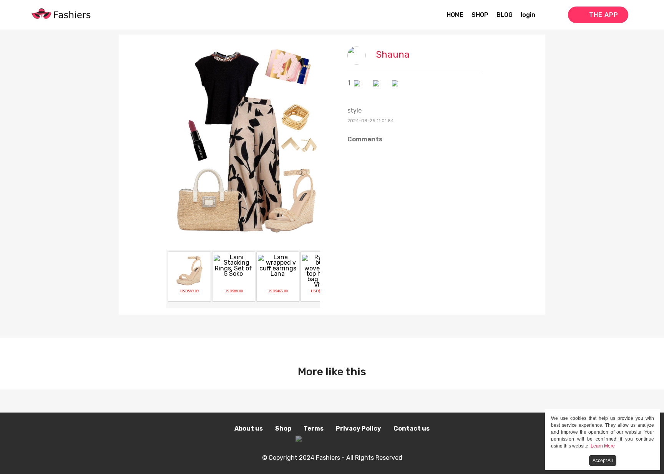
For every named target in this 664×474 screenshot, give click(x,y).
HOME (455, 14)
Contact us (411, 428)
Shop (283, 428)
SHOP (479, 14)
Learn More (603, 446)
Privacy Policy (358, 428)
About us (248, 428)
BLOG (504, 14)
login (528, 14)
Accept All (603, 460)
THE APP (603, 14)
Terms (314, 428)
